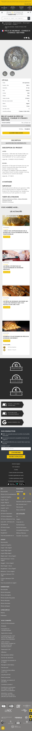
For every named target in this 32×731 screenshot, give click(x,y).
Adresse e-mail (5, 446)
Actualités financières (22, 530)
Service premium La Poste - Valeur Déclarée (14, 199)
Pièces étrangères (6, 595)
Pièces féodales (5, 600)
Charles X (15, 24)
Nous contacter (20, 509)
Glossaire (3, 626)
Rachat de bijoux (21, 527)
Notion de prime (5, 677)
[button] (28, 12)
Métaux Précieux (21, 533)
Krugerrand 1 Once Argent (8, 568)
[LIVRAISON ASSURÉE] (16, 378)
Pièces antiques (5, 606)
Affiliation (4, 652)
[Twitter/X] (30, 494)
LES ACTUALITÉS (16, 211)
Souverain (3, 530)
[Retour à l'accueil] (15, 12)
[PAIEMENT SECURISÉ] (16, 366)
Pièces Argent (26, 22)
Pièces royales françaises (8, 597)
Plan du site (19, 507)
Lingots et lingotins (6, 497)
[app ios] (11, 483)
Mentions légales (16, 463)
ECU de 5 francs (7, 24)
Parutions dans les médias (23, 501)
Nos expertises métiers (7, 655)
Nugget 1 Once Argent (7, 563)
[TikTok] (24, 498)
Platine (3, 612)
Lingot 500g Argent (6, 550)
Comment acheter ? (7, 684)
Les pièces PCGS (5, 674)
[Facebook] (18, 494)
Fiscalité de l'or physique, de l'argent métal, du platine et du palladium (8, 689)
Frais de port (4, 667)
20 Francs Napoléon (6, 513)
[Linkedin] (18, 498)
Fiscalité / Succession (22, 535)
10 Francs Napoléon (6, 516)
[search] (29, 18)
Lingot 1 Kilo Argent (6, 547)
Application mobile (6, 633)
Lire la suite (7, 236)
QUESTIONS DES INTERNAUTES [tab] (16, 143)
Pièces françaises (17, 22)
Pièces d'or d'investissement (8, 494)
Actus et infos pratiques (7, 623)
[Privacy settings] (3, 728)
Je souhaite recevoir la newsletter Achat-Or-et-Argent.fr (16, 438)
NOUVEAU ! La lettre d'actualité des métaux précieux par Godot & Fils (8, 695)
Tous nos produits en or (7, 535)
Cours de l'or (19, 522)
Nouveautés (4, 491)
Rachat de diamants (7, 657)
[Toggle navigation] (2, 12)
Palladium (4, 615)
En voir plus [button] (28, 4)
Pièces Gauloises (5, 603)
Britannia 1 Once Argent (8, 571)
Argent (18, 519)
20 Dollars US (4, 524)
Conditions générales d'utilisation (16, 481)
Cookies (16, 469)
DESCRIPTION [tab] (16, 140)
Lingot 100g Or (5, 502)
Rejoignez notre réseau (7, 664)
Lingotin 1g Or (5, 508)
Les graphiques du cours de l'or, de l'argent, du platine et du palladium (8, 637)
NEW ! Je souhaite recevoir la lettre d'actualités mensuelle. (16, 434)
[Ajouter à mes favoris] (26, 38)
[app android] (20, 484)
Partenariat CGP (5, 649)
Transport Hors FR (7, 200)
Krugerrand (4, 532)
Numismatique (8, 22)
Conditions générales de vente (16, 475)
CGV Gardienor (16, 466)
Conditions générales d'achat (16, 478)
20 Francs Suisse (5, 527)
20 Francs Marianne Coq (8, 519)
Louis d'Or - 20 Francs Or (7, 521)
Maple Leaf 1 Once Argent (8, 556)
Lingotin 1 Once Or (6, 505)
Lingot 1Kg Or (4, 499)
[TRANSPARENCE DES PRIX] (16, 391)
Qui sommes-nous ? (21, 504)
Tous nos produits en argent (8, 583)
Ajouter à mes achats (16, 133)
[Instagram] (24, 494)
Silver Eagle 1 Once (6, 566)
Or (17, 516)
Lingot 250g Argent (6, 553)
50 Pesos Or (4, 510)
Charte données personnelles (16, 472)
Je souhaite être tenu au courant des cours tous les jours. (16, 442)
